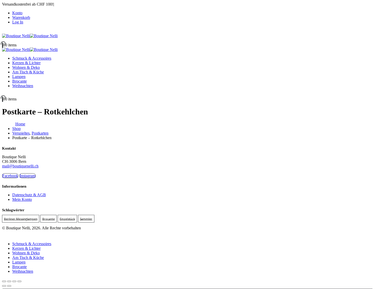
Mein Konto (22, 199)
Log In (17, 22)
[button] (5, 235)
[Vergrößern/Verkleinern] (4, 281)
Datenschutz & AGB (29, 195)
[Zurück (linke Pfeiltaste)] (4, 286)
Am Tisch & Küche (28, 72)
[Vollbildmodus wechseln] (9, 281)
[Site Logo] (30, 36)
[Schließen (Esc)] (19, 281)
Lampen (19, 76)
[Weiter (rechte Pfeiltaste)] (9, 286)
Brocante (19, 81)
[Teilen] (14, 281)
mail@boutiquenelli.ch (20, 166)
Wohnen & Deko (26, 67)
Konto (17, 13)
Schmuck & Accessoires (31, 58)
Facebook (10, 176)
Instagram (27, 176)
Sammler (86, 218)
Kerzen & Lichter (26, 63)
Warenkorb (21, 17)
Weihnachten (22, 86)
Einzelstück (67, 218)
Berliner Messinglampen (21, 218)
